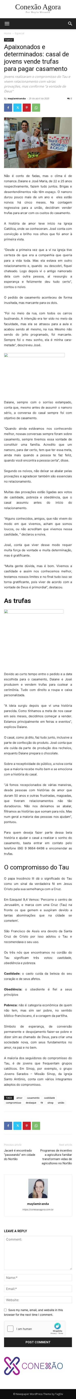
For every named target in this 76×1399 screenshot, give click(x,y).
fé (42, 1102)
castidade (49, 1097)
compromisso (13, 1102)
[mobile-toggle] (6, 23)
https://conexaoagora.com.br (38, 1209)
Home (7, 33)
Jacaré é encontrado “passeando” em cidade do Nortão (19, 1155)
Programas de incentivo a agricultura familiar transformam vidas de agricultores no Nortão (56, 1157)
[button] (70, 23)
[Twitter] (17, 108)
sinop (50, 1102)
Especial (19, 33)
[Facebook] (8, 108)
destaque (31, 1102)
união (61, 1102)
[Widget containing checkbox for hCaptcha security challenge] (34, 1328)
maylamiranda (17, 98)
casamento (33, 1097)
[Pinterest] (27, 108)
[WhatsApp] (36, 108)
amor (19, 1097)
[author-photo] (38, 1198)
